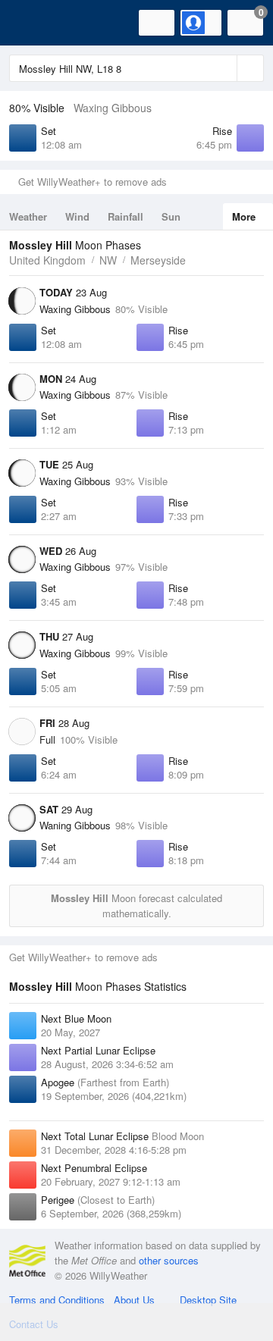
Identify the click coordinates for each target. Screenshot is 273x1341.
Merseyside (158, 260)
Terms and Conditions (57, 1299)
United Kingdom (47, 260)
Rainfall (125, 216)
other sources (169, 1260)
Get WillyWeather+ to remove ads (92, 181)
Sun (171, 216)
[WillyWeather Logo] (34, 23)
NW (108, 260)
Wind (77, 216)
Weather (28, 216)
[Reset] (224, 68)
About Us (134, 1299)
